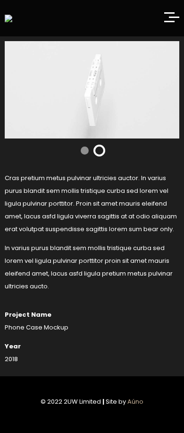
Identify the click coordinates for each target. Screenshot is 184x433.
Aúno (135, 401)
